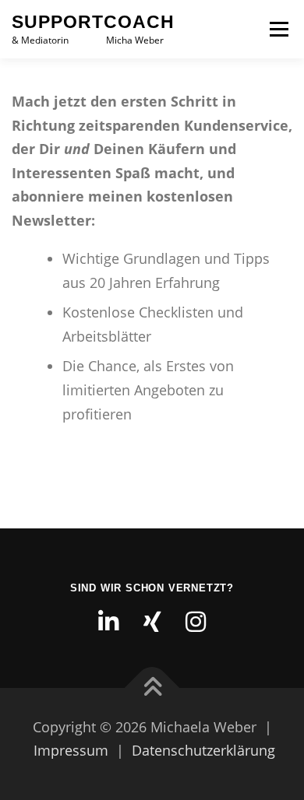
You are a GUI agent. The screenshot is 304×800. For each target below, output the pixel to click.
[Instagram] (195, 621)
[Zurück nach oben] (152, 687)
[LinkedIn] (108, 621)
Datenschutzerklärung (203, 750)
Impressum (71, 750)
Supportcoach (93, 22)
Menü (277, 29)
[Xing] (152, 621)
